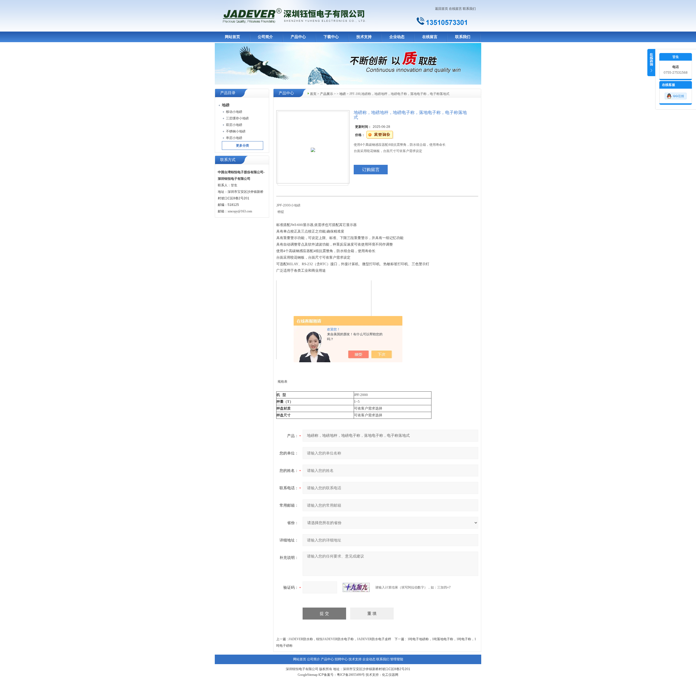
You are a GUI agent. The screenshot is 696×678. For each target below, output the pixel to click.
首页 (313, 94)
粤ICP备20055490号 (351, 675)
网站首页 (232, 37)
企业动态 (397, 37)
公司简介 (265, 37)
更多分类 (242, 145)
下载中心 (331, 37)
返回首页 (441, 9)
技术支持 (364, 37)
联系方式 (227, 160)
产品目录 (227, 93)
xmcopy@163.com (240, 211)
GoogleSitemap (308, 675)
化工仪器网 (390, 675)
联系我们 (469, 9)
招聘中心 (341, 659)
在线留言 (455, 9)
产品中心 (298, 37)
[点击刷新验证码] (356, 587)
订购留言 (371, 169)
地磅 (342, 94)
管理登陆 (396, 659)
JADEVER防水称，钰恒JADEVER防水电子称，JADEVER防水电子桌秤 (339, 639)
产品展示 (326, 94)
